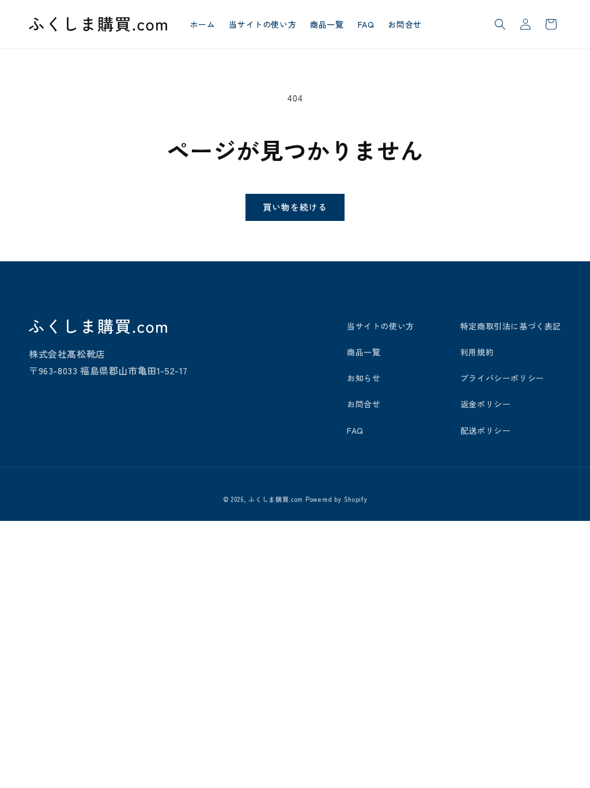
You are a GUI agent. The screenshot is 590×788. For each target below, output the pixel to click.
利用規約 (477, 352)
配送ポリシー (485, 430)
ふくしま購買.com (275, 499)
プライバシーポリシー (502, 378)
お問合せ (363, 404)
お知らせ (363, 378)
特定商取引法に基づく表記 (510, 326)
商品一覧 (363, 352)
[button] (500, 24)
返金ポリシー (485, 404)
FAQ (355, 430)
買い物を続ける (295, 207)
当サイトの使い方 (380, 326)
